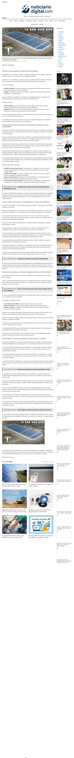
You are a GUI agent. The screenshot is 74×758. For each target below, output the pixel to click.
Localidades (61, 54)
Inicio (10, 20)
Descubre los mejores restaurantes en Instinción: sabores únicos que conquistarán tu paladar (64, 170)
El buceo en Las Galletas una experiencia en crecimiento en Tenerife (63, 365)
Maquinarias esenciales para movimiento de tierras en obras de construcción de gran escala (14, 510)
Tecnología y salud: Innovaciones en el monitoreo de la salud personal (64, 282)
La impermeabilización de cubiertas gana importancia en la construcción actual (13, 536)
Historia (60, 50)
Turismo (51, 20)
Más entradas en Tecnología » (47, 461)
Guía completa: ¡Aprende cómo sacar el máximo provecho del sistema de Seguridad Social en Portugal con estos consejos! (63, 447)
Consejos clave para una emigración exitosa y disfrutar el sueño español (64, 512)
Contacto (41, 24)
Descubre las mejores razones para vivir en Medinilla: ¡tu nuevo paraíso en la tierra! (64, 465)
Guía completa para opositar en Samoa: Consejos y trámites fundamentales (63, 137)
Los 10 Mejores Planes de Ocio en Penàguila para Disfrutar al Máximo (64, 203)
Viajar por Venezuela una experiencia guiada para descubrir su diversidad (64, 348)
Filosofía (61, 47)
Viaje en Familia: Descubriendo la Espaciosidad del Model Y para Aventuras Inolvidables (64, 414)
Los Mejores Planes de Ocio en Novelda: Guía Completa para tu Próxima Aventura (63, 235)
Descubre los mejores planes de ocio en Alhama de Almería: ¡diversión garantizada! (64, 528)
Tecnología (29, 20)
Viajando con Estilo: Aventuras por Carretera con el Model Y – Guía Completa (64, 398)
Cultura (60, 35)
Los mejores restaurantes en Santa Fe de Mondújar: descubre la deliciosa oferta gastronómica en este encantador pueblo (64, 120)
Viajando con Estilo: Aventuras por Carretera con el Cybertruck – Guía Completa (64, 381)
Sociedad (40, 20)
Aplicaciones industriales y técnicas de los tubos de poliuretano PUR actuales (40, 510)
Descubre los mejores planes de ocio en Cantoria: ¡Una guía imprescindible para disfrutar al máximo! (64, 102)
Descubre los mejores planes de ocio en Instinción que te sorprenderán (64, 480)
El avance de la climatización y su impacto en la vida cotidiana (41, 485)
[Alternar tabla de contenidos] (3, 69)
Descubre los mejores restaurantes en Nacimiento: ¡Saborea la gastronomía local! (64, 154)
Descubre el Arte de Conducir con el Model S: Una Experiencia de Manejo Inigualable (64, 544)
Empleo (35, 20)
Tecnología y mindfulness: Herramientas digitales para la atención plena (63, 251)
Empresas (21, 20)
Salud (46, 20)
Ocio (56, 20)
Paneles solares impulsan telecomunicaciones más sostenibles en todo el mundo (14, 485)
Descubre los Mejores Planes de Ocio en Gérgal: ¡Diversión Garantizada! (63, 496)
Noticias (16, 20)
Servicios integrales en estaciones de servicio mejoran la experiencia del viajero (64, 317)
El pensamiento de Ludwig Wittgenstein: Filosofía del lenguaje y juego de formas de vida (64, 561)
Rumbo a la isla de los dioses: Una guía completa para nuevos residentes (64, 431)
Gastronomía (34, 24)
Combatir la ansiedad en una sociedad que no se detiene (62, 86)
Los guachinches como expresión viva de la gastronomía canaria (63, 332)
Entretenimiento (62, 44)
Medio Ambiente (62, 56)
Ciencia (60, 33)
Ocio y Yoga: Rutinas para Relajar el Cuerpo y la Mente (64, 297)
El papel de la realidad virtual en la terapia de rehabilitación (64, 267)
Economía (61, 37)
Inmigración (61, 52)
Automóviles (62, 20)
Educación (61, 38)
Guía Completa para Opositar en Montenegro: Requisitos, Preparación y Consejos (63, 218)
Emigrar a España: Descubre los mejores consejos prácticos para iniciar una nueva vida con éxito (63, 187)
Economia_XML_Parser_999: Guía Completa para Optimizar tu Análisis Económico (41, 536)
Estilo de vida (62, 45)
